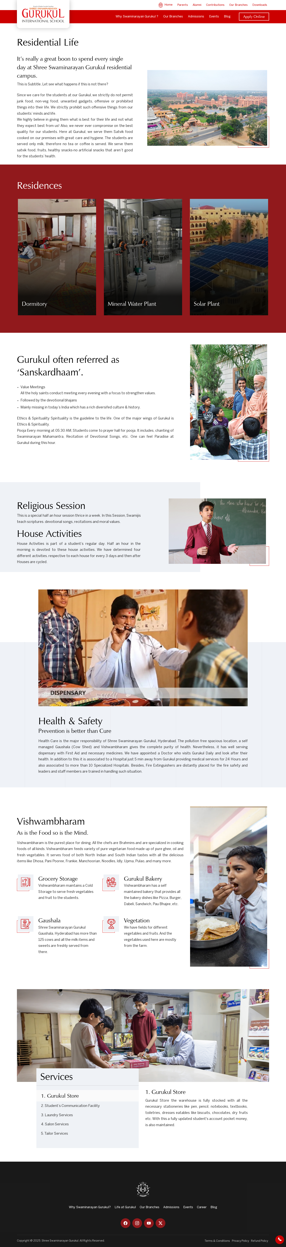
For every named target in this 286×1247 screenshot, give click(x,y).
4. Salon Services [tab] (55, 1124)
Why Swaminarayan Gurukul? (90, 1207)
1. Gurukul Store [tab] (60, 1095)
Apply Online (254, 16)
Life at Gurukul (125, 1207)
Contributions (215, 5)
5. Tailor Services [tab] (54, 1133)
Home (168, 4)
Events (214, 16)
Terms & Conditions (217, 1241)
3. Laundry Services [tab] (57, 1115)
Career (202, 1207)
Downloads (259, 5)
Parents (182, 5)
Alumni (197, 5)
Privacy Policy (240, 1241)
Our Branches (238, 5)
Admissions (196, 16)
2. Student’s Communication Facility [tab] (70, 1106)
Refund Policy (259, 1241)
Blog (227, 16)
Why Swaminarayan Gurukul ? (137, 16)
